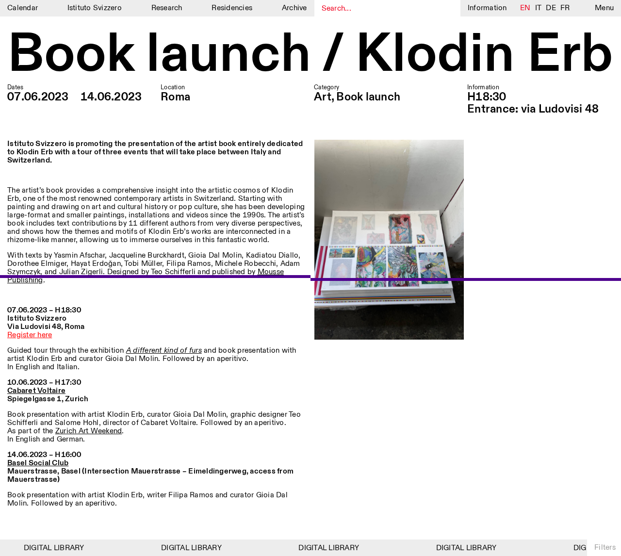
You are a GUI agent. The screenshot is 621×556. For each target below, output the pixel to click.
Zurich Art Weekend (88, 431)
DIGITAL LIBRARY (49, 548)
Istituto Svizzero (94, 8)
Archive (294, 8)
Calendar (22, 8)
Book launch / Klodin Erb (310, 55)
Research (166, 8)
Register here (29, 335)
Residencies (232, 8)
